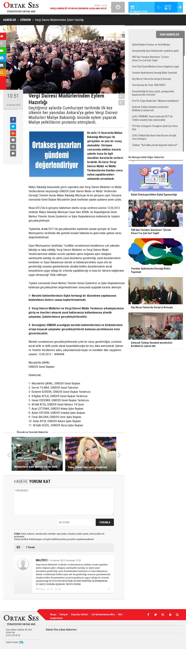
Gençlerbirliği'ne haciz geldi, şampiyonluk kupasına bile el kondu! (153, 93)
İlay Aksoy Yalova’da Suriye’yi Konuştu (151, 78)
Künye (53, 614)
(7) (51, 589)
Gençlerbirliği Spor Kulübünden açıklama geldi (155, 50)
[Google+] (13, 133)
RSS (120, 614)
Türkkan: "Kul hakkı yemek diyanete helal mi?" (155, 145)
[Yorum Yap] (13, 153)
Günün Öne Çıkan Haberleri (61, 629)
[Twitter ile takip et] (155, 615)
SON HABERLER (169, 34)
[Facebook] (13, 120)
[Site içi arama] (177, 615)
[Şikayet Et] (108, 589)
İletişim (64, 614)
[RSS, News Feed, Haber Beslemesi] (162, 615)
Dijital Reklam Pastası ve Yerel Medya (151, 44)
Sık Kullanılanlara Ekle (103, 614)
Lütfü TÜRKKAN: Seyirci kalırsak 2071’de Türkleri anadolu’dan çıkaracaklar (152, 118)
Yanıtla (42, 589)
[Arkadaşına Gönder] (13, 140)
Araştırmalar (56, 618)
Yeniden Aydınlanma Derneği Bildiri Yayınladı (154, 72)
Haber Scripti (12, 642)
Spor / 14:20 (78, 7)
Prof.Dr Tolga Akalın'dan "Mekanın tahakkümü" (155, 100)
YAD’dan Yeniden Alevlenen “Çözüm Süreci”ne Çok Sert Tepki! (150, 58)
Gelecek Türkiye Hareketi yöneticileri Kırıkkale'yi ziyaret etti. (150, 109)
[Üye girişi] (170, 615)
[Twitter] (13, 126)
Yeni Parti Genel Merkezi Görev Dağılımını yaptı (155, 66)
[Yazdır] (13, 147)
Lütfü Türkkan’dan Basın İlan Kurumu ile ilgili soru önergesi (154, 137)
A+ (122, 96)
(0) (59, 589)
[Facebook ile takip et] (148, 615)
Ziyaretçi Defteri (79, 614)
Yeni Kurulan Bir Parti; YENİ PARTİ (148, 85)
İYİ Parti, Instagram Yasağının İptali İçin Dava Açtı (155, 128)
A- (121, 102)
